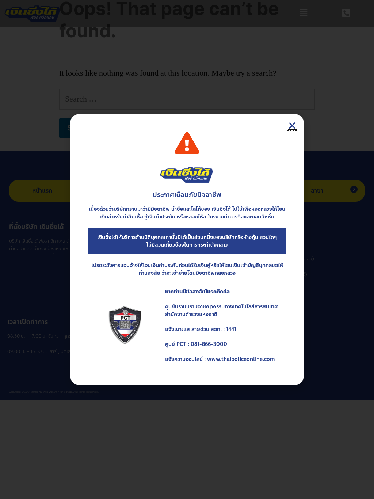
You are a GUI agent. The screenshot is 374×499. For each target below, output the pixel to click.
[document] (187, 249)
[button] (292, 125)
